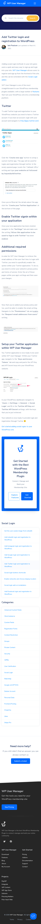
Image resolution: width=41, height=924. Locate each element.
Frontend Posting (10, 704)
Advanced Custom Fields (13, 610)
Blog (3, 861)
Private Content (9, 647)
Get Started (27, 496)
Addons (25, 857)
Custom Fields (9, 622)
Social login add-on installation (15, 585)
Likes (6, 716)
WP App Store (7, 890)
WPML (6, 660)
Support (25, 864)
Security (7, 654)
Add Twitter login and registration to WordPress (17, 565)
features (36, 91)
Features (5, 857)
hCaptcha (7, 710)
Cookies (28, 919)
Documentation (27, 861)
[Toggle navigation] (35, 3)
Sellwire (4, 893)
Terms (12, 919)
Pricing (24, 854)
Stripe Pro (7, 723)
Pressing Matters (7, 896)
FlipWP (4, 881)
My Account (6, 867)
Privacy (19, 919)
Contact (25, 867)
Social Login (8, 673)
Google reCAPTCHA (11, 685)
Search (32, 18)
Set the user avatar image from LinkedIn (18, 531)
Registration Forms (10, 629)
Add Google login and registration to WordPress (17, 556)
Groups (6, 641)
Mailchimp (7, 679)
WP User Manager (19, 70)
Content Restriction (11, 635)
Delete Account (9, 691)
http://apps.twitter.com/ (29, 121)
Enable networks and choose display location (20, 579)
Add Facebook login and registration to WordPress (17, 592)
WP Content (6, 887)
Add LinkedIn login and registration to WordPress (17, 538)
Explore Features (15, 496)
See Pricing (9, 807)
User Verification (10, 666)
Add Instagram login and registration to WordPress (18, 547)
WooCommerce (9, 616)
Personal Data (9, 698)
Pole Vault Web (7, 900)
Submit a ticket (20, 761)
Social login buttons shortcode (15, 573)
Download (5, 854)
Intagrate (5, 884)
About (4, 864)
